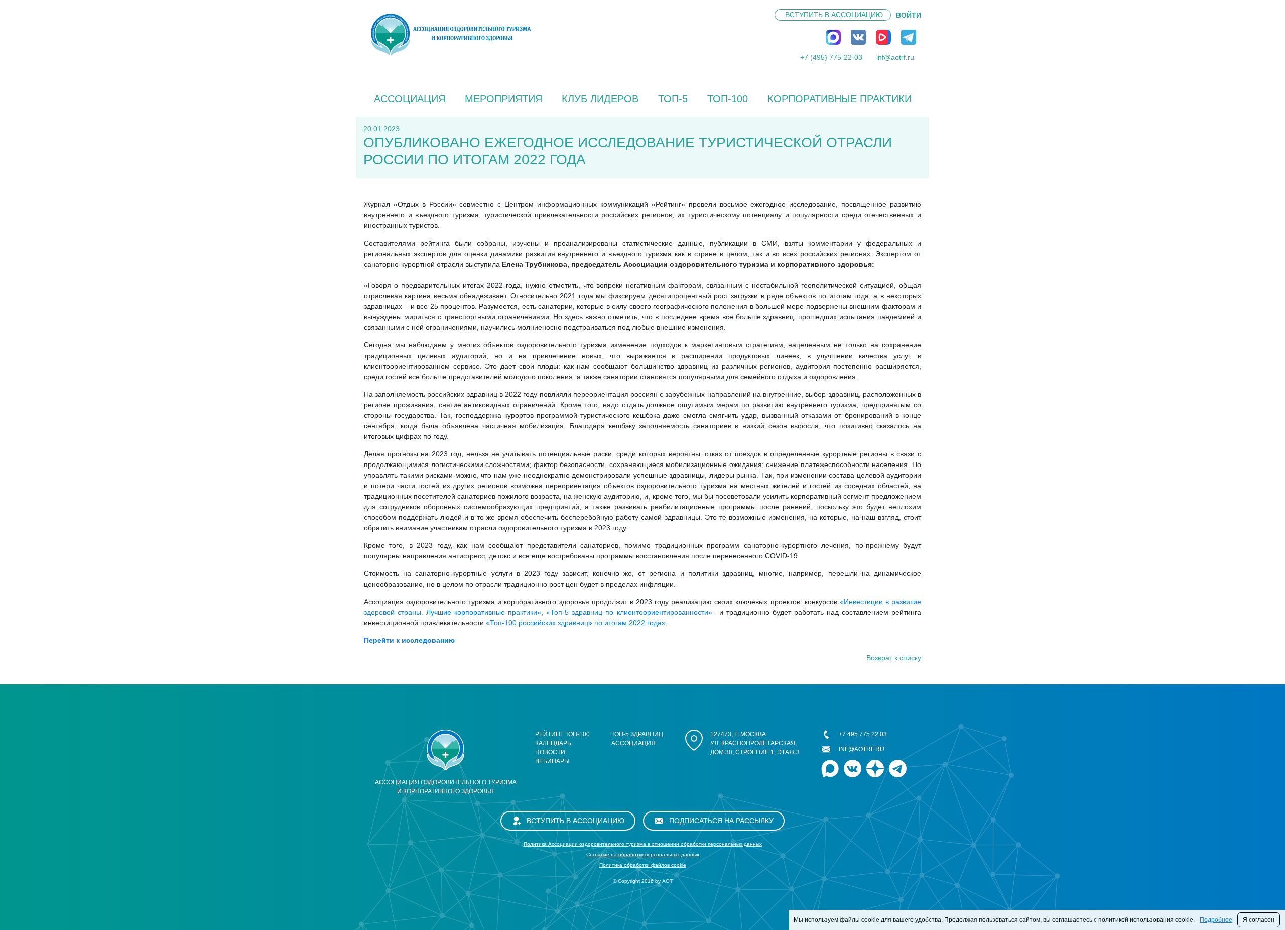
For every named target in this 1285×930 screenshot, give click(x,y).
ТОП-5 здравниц (637, 734)
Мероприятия (503, 98)
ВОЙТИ (908, 15)
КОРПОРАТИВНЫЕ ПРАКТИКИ (839, 98)
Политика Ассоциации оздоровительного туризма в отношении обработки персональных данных (643, 844)
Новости (550, 752)
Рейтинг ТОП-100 (562, 734)
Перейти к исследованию (409, 640)
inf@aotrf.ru (895, 57)
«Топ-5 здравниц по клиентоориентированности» (629, 612)
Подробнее (1216, 919)
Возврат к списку (893, 658)
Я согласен (1258, 919)
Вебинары (552, 761)
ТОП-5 (673, 98)
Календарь (553, 743)
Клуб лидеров (600, 98)
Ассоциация (409, 98)
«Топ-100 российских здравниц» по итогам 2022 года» (576, 623)
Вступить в (834, 15)
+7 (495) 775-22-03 (831, 57)
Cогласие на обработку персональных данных (642, 854)
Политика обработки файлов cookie (642, 865)
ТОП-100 (727, 98)
